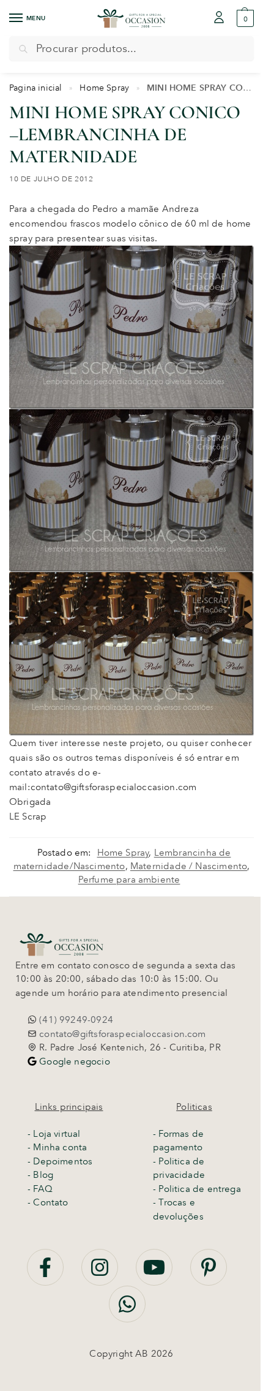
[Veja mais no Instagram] (101, 1274)
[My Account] (219, 18)
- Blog (40, 1174)
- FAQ (40, 1188)
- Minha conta (57, 1147)
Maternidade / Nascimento (188, 866)
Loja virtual (56, 1133)
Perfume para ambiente (129, 879)
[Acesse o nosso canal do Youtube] (155, 1274)
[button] (244, 18)
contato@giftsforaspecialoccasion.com (121, 1033)
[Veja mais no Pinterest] (208, 1274)
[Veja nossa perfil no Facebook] (46, 1274)
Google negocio (73, 1061)
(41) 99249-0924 (75, 1019)
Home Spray (104, 87)
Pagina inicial (35, 87)
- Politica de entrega (197, 1188)
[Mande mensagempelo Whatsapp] (127, 1310)
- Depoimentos (60, 1161)
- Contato (48, 1202)
